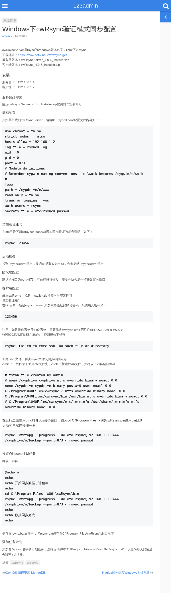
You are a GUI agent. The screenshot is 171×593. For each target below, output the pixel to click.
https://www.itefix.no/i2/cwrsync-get (42, 55)
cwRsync (17, 562)
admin (6, 36)
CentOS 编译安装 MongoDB (25, 572)
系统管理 (9, 20)
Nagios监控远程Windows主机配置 (126, 572)
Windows (32, 562)
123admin (85, 5)
